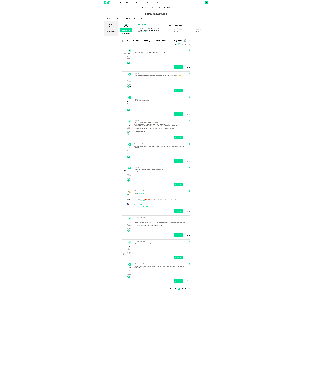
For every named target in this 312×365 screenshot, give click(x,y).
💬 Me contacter (138, 204)
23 (176, 44)
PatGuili (129, 267)
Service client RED (164, 8)
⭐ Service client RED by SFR (141, 206)
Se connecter (126, 30)
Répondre (178, 67)
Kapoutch (128, 147)
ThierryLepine (127, 170)
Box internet (140, 3)
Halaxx (129, 100)
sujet (144, 31)
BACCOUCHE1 (127, 53)
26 (185, 44)
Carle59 (129, 221)
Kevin (129, 194)
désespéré (128, 123)
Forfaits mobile (118, 3)
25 (182, 44)
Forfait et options (121, 18)
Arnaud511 (128, 245)
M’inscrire (127, 33)
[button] (206, 2)
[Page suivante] (189, 44)
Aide (158, 3)
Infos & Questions (107, 18)
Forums (114, 18)
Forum (154, 8)
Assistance (145, 8)
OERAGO (129, 77)
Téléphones (129, 3)
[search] (201, 2)
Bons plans (150, 3)
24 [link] (179, 44)
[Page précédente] (166, 44)
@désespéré (142, 193)
